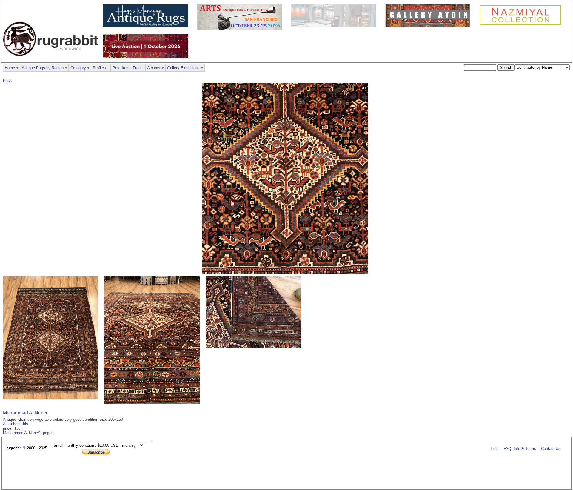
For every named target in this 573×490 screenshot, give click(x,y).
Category (78, 68)
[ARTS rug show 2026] (241, 28)
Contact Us (550, 448)
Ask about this (15, 424)
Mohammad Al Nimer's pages (28, 433)
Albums (153, 68)
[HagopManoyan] (147, 26)
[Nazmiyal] (521, 24)
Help (494, 448)
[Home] (52, 59)
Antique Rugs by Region (43, 68)
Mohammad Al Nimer (25, 412)
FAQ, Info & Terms (519, 448)
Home (10, 68)
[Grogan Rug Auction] (147, 57)
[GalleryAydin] (335, 25)
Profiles (99, 68)
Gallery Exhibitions (183, 68)
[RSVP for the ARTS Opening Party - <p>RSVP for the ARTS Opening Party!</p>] (153, 442)
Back (7, 80)
